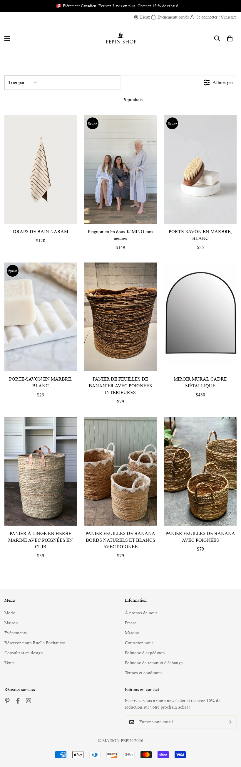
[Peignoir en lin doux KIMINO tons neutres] (120, 169)
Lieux (145, 17)
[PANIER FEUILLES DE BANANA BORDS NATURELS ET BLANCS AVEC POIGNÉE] (120, 471)
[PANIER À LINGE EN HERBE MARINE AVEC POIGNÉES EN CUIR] (40, 471)
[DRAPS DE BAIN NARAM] (40, 169)
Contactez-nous (139, 642)
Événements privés (173, 17)
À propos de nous (141, 612)
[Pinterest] (7, 701)
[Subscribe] (230, 722)
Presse (130, 622)
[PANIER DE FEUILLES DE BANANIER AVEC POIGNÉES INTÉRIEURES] (120, 317)
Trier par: (17, 82)
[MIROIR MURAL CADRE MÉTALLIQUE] (200, 317)
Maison (11, 622)
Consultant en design (23, 652)
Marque (132, 632)
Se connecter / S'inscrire (216, 17)
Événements (15, 632)
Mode (9, 612)
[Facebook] (18, 701)
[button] (230, 38)
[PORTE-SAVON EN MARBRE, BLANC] (200, 169)
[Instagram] (28, 701)
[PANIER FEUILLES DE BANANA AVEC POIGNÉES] (200, 471)
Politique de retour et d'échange (154, 662)
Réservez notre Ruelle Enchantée (34, 642)
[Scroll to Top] (229, 735)
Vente (9, 662)
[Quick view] (71, 218)
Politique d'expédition (145, 652)
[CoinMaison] (120, 38)
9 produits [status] (133, 99)
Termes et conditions (144, 672)
